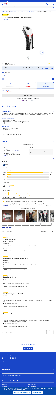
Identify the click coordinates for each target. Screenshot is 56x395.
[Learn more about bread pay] (32, 100)
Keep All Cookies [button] (37, 392)
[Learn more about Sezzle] (25, 100)
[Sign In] (47, 4)
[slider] (28, 38)
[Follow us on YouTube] (10, 380)
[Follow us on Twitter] (6, 380)
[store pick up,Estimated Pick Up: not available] (10, 85)
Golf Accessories (23, 11)
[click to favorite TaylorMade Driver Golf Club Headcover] (41, 52)
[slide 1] (28, 58)
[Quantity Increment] (53, 79)
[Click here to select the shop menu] (2, 4)
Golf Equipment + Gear (14, 11)
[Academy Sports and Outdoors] (5, 4)
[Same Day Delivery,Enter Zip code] (45, 85)
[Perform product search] (53, 7)
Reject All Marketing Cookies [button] (22, 392)
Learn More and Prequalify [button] (48, 68)
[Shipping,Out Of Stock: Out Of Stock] (28, 85)
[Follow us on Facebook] (2, 380)
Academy (3, 11)
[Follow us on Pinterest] (18, 380)
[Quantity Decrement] (3, 79)
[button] (48, 68)
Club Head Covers (30, 11)
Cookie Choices (21, 389)
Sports (7, 11)
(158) (53, 63)
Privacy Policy (43, 388)
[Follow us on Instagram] (14, 380)
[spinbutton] (28, 79)
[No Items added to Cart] (53, 4)
